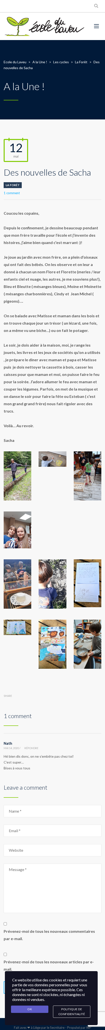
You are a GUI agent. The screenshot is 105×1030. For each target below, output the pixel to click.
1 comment (12, 193)
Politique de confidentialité (71, 1011)
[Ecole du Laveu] (45, 26)
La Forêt (13, 185)
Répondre (31, 748)
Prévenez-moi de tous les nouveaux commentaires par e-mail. (49, 935)
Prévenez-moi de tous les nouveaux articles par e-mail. (49, 965)
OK (29, 1009)
